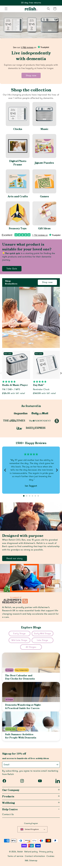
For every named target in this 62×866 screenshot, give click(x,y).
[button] (6, 9)
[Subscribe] (57, 764)
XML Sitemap (31, 860)
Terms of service (15, 856)
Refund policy (31, 851)
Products (8, 796)
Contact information (35, 856)
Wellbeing (8, 803)
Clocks (17, 129)
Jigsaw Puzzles (44, 163)
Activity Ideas (11, 729)
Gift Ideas (44, 228)
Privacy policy (46, 851)
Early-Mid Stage (42, 633)
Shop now (31, 75)
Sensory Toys (18, 228)
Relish (20, 851)
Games (44, 196)
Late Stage (42, 640)
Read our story (14, 558)
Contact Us (8, 814)
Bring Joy (21, 729)
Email (7, 764)
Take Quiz (11, 268)
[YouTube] (40, 781)
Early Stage (19, 633)
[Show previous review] (5, 470)
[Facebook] (4, 781)
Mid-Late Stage (19, 640)
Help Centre (10, 809)
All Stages (31, 647)
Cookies (50, 856)
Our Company (10, 790)
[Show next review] (57, 470)
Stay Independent (21, 670)
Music (44, 129)
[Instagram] (22, 781)
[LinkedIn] (58, 781)
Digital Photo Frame (17, 163)
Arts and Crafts (18, 196)
